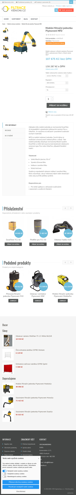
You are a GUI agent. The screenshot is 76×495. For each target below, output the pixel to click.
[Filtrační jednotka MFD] (6, 30)
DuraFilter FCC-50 (13, 239)
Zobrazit (13, 301)
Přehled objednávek (29, 444)
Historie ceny (52, 112)
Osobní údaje (27, 451)
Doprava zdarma (9, 451)
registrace (69, 6)
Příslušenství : (51, 87)
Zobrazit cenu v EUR (52, 69)
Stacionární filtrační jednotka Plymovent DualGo (34, 411)
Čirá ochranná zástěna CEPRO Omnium (30, 350)
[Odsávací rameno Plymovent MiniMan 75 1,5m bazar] (8, 340)
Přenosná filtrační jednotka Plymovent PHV (13, 295)
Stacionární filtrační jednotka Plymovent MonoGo (34, 398)
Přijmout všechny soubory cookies (21, 482)
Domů (3, 24)
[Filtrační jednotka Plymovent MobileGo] (8, 388)
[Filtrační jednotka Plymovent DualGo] (8, 416)
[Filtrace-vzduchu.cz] (13, 9)
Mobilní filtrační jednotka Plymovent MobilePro (62, 295)
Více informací (20, 491)
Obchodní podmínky (10, 448)
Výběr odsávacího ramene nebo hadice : (59, 73)
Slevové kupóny (28, 455)
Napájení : (49, 80)
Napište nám (8, 444)
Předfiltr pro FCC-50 (38, 239)
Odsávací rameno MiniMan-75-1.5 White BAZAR (34, 336)
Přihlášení (59, 6)
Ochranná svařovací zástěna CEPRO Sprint (31, 364)
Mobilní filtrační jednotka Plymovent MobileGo (34, 384)
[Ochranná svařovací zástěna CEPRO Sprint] (8, 368)
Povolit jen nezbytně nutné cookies (21, 487)
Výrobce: (49, 41)
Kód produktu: (51, 38)
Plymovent (55, 41)
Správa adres (27, 448)
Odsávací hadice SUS (62, 239)
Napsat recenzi (60, 35)
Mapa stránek (8, 455)
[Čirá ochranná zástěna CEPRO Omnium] (8, 354)
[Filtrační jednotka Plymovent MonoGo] (8, 402)
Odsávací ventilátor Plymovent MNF (38, 295)
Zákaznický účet (28, 439)
